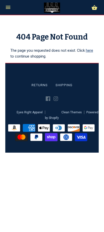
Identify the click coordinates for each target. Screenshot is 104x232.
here (89, 50)
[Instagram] (56, 100)
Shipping (64, 85)
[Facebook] (48, 100)
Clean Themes (71, 112)
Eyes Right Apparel (30, 112)
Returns (40, 85)
